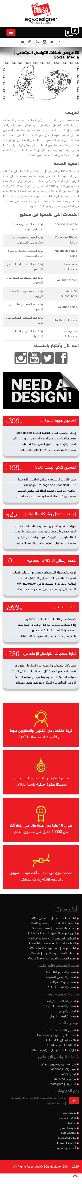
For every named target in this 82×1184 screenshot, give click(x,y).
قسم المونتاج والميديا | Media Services (52, 959)
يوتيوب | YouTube (64, 1079)
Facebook (59, 42)
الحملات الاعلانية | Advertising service (52, 943)
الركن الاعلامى (68, 1118)
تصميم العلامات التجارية (62, 987)
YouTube (37, 42)
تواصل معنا (69, 1113)
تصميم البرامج (67, 1011)
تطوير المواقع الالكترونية (61, 1001)
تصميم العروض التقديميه (61, 977)
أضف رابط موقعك (65, 1148)
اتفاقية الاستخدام (66, 1143)
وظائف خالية (68, 1133)
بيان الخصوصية (67, 1138)
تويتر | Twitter (67, 1074)
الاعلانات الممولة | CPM (61, 1045)
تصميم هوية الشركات (63, 982)
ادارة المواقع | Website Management (53, 948)
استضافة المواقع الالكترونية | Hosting (53, 923)
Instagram (44, 42)
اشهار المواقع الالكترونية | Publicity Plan (52, 933)
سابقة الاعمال (68, 1128)
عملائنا (72, 1123)
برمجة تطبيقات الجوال (63, 1016)
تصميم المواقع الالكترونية (61, 972)
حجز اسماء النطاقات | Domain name (54, 928)
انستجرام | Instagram (63, 1084)
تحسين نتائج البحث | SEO (61, 1030)
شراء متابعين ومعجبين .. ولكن (58, 1064)
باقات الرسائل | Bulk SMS (60, 1040)
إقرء (74, 1100)
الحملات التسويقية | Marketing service (52, 939)
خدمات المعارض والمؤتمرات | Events (53, 953)
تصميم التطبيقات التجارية (61, 1006)
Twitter (52, 42)
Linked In (30, 42)
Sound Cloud (22, 42)
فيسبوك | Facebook (63, 1069)
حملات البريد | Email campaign (56, 1035)
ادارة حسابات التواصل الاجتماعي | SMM (53, 918)
